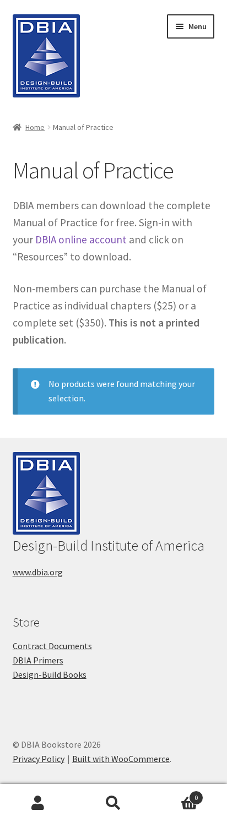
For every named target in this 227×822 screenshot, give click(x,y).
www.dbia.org (38, 572)
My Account (37, 803)
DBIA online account (81, 239)
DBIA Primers (38, 660)
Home (35, 127)
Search (113, 803)
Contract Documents (52, 645)
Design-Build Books (50, 674)
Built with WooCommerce (121, 758)
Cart (175, 794)
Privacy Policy (38, 758)
